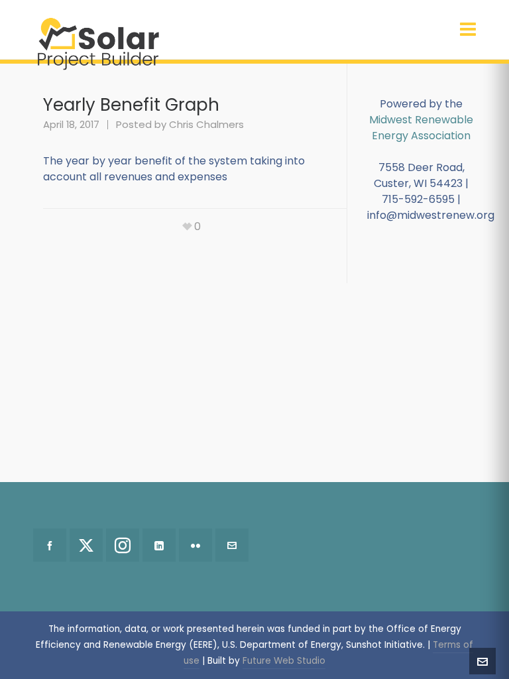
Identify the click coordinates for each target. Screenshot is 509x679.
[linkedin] (159, 545)
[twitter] (86, 545)
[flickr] (195, 545)
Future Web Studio (284, 660)
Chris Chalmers (206, 124)
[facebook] (49, 545)
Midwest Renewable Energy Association (421, 127)
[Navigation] (468, 30)
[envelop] (232, 545)
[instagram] (122, 545)
